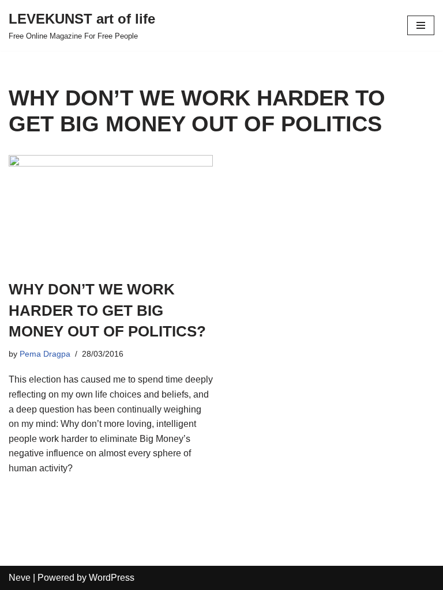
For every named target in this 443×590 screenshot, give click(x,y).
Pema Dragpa (45, 353)
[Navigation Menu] (420, 25)
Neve (20, 578)
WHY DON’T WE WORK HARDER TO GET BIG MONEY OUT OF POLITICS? (107, 310)
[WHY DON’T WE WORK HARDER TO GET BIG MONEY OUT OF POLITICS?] (111, 211)
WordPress (111, 578)
